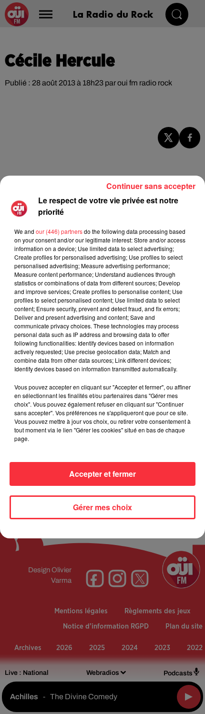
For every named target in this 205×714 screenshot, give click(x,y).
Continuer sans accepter (150, 185)
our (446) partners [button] (59, 231)
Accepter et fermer (102, 473)
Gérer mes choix (102, 507)
